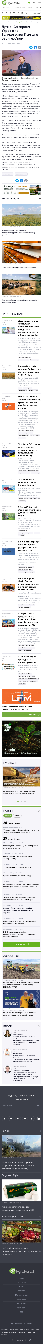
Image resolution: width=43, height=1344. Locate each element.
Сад (20, 604)
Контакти (21, 1308)
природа (21, 607)
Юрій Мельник (22, 678)
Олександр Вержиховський (26, 433)
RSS (21, 1312)
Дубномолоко (22, 500)
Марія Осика (22, 683)
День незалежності (24, 359)
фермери (30, 390)
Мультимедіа (21, 1295)
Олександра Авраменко (25, 650)
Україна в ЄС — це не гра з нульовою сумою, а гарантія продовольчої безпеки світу (29, 450)
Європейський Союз (33, 470)
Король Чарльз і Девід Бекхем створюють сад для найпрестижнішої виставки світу (28, 584)
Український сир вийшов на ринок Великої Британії (27, 482)
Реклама (21, 1304)
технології (36, 533)
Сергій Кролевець (23, 681)
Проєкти (21, 1291)
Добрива (33, 572)
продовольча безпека (24, 473)
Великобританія (21, 174)
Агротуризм (21, 535)
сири (35, 498)
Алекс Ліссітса (7, 174)
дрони (31, 569)
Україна (21, 22)
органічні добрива (23, 569)
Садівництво (27, 607)
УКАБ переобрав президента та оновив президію (27, 659)
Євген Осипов (22, 676)
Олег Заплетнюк (34, 435)
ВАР (23, 645)
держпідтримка (27, 388)
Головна (5, 22)
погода (20, 388)
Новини (12, 22)
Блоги (30, 8)
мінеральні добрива (24, 572)
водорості (30, 567)
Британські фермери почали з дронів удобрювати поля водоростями (29, 546)
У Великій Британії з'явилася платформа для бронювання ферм (29, 511)
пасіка (33, 604)
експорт (21, 498)
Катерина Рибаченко (33, 678)
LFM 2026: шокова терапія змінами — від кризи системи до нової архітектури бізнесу (29, 402)
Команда (21, 1299)
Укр (28, 3)
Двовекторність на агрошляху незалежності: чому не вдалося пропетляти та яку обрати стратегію (28, 328)
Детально (32, 715)
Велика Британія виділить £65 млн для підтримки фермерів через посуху (29, 370)
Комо (38, 498)
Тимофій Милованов (24, 435)
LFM (23, 430)
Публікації (21, 1282)
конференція (22, 437)
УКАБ (20, 357)
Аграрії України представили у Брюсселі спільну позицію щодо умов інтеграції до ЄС (28, 619)
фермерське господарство (26, 533)
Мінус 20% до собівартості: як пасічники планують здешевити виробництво (20, 1014)
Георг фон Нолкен (27, 673)
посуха (36, 390)
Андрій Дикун (31, 647)
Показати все (20, 944)
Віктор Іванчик (33, 681)
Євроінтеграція (34, 359)
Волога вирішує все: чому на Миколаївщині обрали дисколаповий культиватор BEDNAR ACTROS (21, 984)
